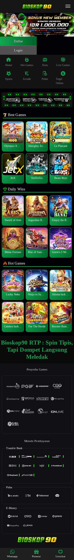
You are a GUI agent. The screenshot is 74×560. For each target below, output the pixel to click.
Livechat (60, 556)
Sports (8, 78)
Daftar (18, 41)
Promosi (36, 556)
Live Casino (63, 65)
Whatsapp (12, 556)
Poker (45, 78)
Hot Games (27, 65)
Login (18, 50)
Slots (45, 65)
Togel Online (60, 81)
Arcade (27, 78)
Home (8, 65)
